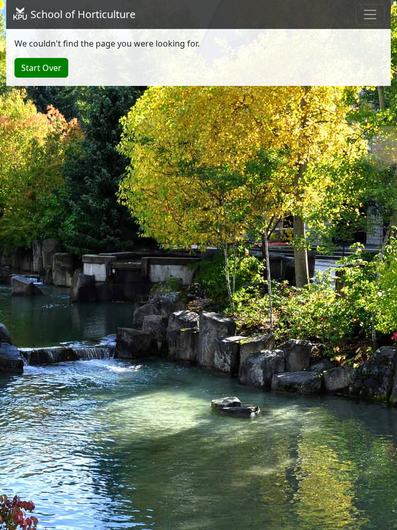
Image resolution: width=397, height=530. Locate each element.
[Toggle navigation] (370, 14)
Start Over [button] (41, 67)
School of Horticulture (81, 14)
